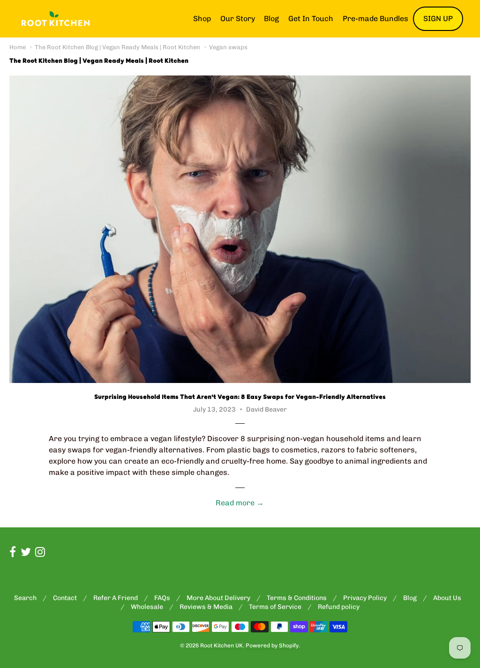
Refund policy (339, 607)
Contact (65, 598)
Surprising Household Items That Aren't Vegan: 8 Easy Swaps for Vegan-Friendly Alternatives (240, 397)
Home (17, 47)
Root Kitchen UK (221, 645)
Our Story (237, 18)
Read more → (240, 502)
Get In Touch (310, 18)
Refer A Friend (115, 598)
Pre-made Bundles (375, 18)
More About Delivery (218, 598)
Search (25, 598)
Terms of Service (275, 607)
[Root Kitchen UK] (56, 18)
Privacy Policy (365, 598)
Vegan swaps (228, 47)
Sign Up (438, 18)
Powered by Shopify (272, 645)
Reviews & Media (206, 607)
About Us (447, 598)
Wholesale (147, 607)
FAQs (162, 598)
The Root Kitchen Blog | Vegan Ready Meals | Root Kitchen (117, 47)
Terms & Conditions (297, 598)
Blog (271, 18)
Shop (202, 18)
